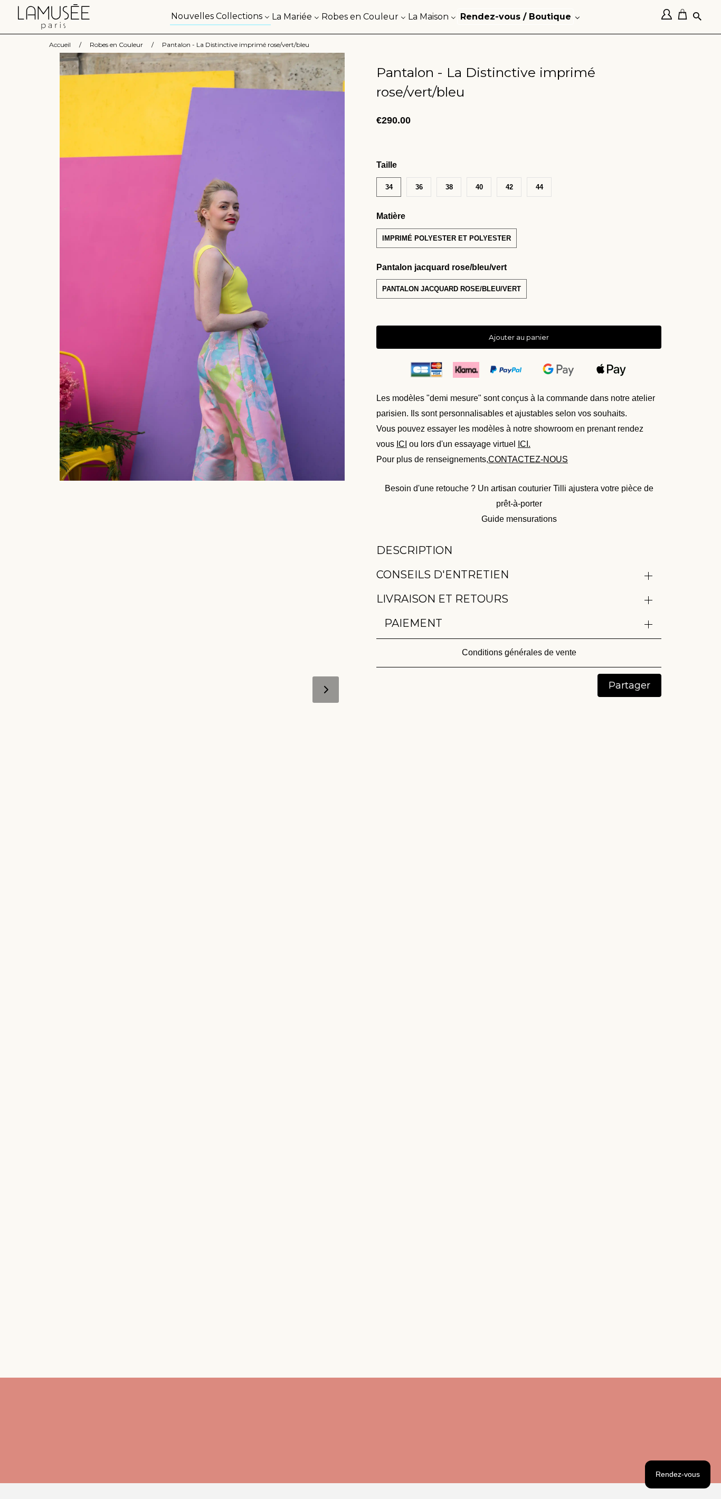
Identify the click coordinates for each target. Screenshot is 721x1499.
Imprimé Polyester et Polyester (446, 238)
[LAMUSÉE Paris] (54, 17)
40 (479, 187)
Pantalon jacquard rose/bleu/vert (451, 289)
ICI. (524, 444)
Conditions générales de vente (519, 652)
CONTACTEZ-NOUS (528, 459)
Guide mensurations (519, 518)
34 (389, 187)
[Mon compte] (669, 17)
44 (539, 187)
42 (509, 187)
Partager (629, 685)
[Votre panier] (685, 17)
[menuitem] (220, 16)
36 (419, 187)
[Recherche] (698, 17)
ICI (401, 444)
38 (449, 187)
